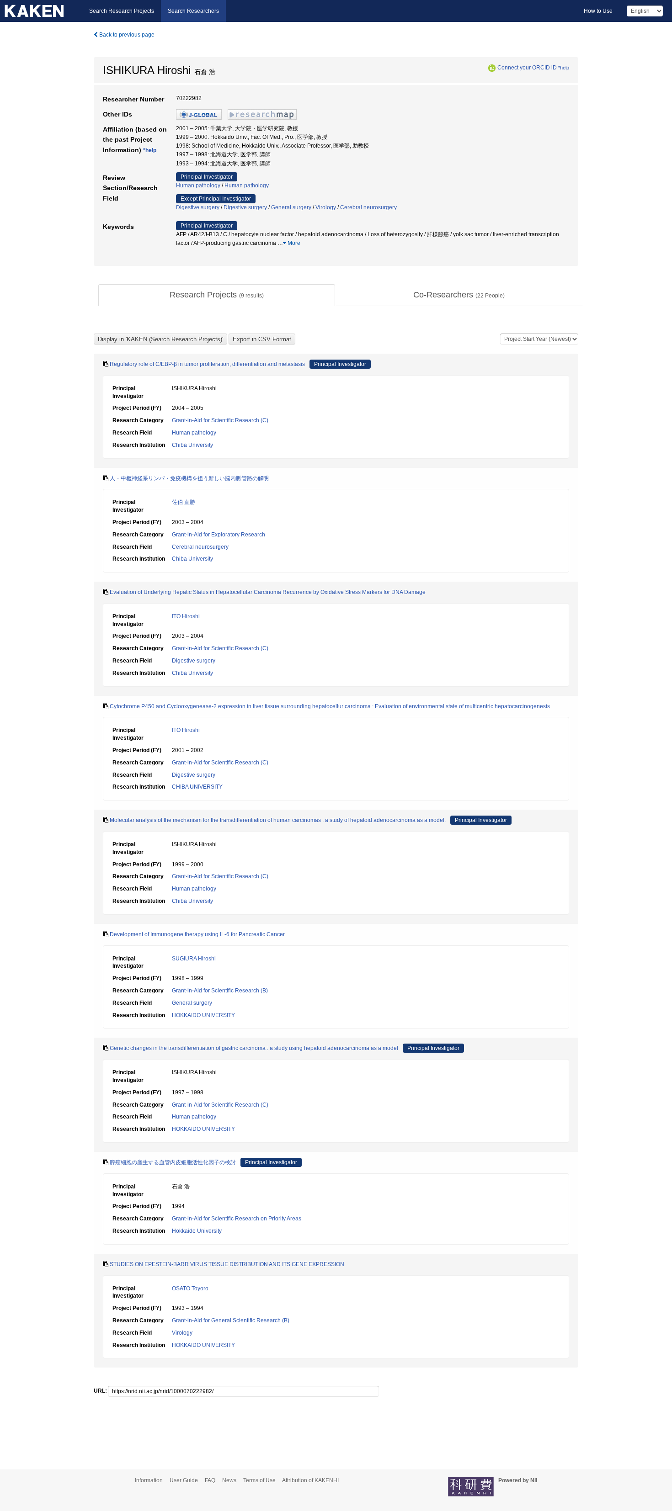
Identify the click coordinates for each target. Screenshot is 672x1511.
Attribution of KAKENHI (310, 1480)
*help (563, 67)
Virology (325, 207)
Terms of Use (259, 1480)
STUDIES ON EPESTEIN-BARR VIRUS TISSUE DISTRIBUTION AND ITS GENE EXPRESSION (227, 1264)
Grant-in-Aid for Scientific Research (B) (220, 990)
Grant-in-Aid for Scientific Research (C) (220, 420)
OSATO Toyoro (190, 1288)
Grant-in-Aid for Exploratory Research (218, 534)
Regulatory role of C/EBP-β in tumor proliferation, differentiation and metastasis (207, 364)
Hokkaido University (197, 1231)
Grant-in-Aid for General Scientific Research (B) (230, 1320)
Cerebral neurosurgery (368, 207)
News (229, 1480)
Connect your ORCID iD (527, 67)
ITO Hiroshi (186, 616)
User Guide (184, 1480)
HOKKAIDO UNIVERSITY (203, 1015)
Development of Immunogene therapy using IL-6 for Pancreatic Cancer (197, 934)
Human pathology (198, 185)
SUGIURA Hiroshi (194, 958)
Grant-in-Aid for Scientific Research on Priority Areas (236, 1218)
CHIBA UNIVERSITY (197, 787)
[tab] (216, 295)
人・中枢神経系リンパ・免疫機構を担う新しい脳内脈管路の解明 (189, 478)
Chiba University (192, 445)
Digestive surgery (197, 207)
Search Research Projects (121, 11)
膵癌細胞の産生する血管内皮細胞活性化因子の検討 (173, 1162)
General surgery (291, 207)
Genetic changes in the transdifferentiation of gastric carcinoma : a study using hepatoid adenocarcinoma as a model (254, 1048)
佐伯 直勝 (183, 502)
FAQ (210, 1480)
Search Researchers (193, 11)
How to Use (598, 11)
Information (149, 1480)
